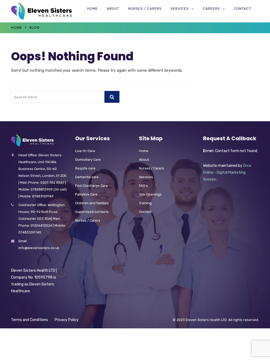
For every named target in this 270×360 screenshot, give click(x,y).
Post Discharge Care (91, 186)
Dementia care (87, 177)
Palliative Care (86, 194)
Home (92, 9)
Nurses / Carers (145, 9)
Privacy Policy (67, 320)
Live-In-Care (85, 151)
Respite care (85, 168)
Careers (211, 9)
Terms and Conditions (29, 320)
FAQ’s (143, 186)
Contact (242, 9)
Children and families (92, 203)
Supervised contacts (92, 212)
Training (145, 203)
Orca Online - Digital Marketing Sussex (227, 172)
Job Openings (150, 194)
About (113, 9)
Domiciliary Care (88, 160)
